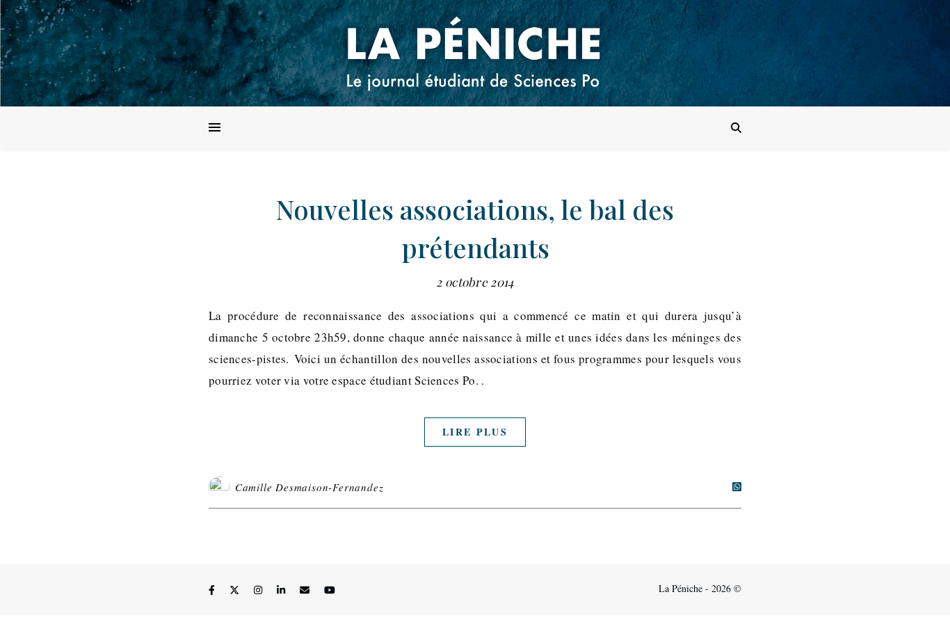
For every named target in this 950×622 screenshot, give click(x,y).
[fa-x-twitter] (236, 590)
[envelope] (306, 590)
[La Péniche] (475, 53)
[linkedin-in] (282, 590)
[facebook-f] (213, 590)
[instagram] (259, 590)
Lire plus (475, 431)
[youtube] (329, 590)
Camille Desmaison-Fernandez (309, 487)
